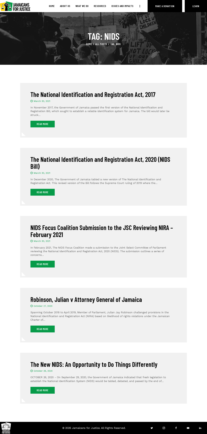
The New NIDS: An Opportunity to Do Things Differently (93, 364)
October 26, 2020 (43, 371)
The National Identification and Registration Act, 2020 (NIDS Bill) (100, 163)
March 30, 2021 (42, 101)
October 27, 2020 (43, 306)
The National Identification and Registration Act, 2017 (92, 94)
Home (89, 44)
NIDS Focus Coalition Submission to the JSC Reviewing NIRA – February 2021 (101, 231)
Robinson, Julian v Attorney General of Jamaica (86, 299)
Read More (42, 123)
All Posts (101, 44)
